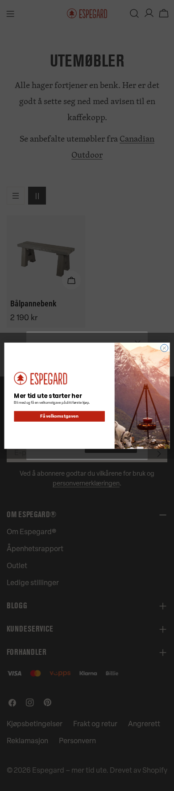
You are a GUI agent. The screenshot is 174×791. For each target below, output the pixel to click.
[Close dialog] (164, 348)
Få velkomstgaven (59, 416)
